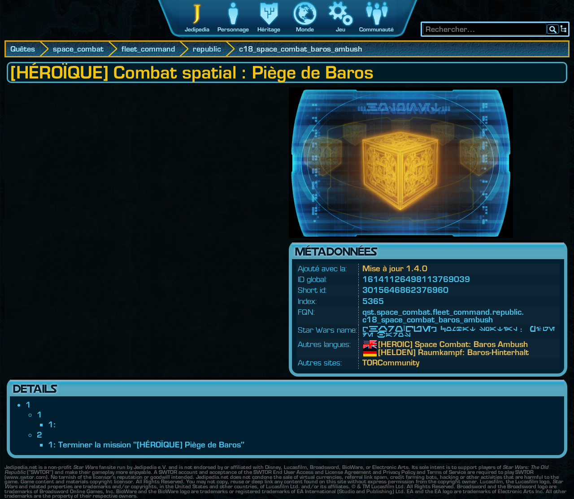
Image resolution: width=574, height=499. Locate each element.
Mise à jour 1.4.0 (394, 268)
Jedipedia (197, 29)
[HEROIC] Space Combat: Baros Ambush (384, 344)
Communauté (376, 29)
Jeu (340, 29)
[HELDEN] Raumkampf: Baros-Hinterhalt (384, 352)
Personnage (233, 29)
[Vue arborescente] (563, 29)
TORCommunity (390, 362)
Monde (305, 29)
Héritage (268, 29)
